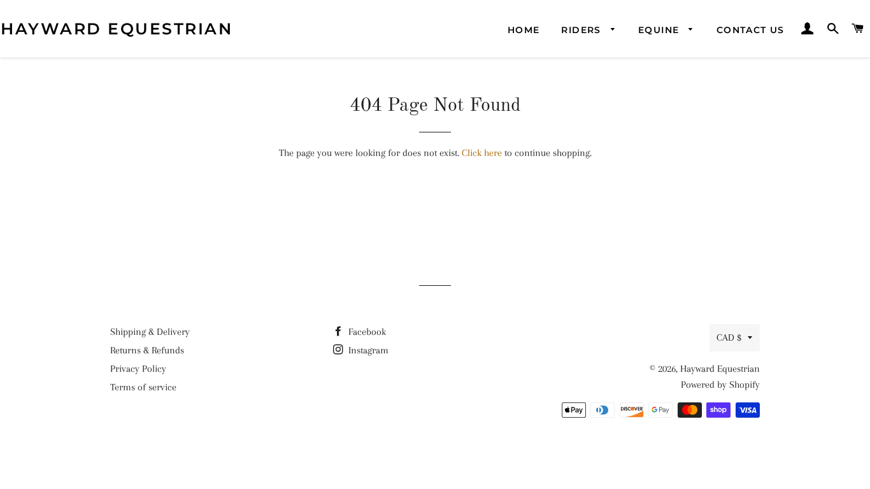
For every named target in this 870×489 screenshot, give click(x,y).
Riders (582, 30)
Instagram (367, 350)
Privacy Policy (138, 368)
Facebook (366, 331)
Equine (660, 30)
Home (524, 30)
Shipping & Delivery (150, 331)
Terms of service (143, 387)
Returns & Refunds (147, 350)
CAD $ (729, 337)
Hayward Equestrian (116, 28)
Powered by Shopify (720, 384)
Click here (482, 153)
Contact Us (751, 30)
